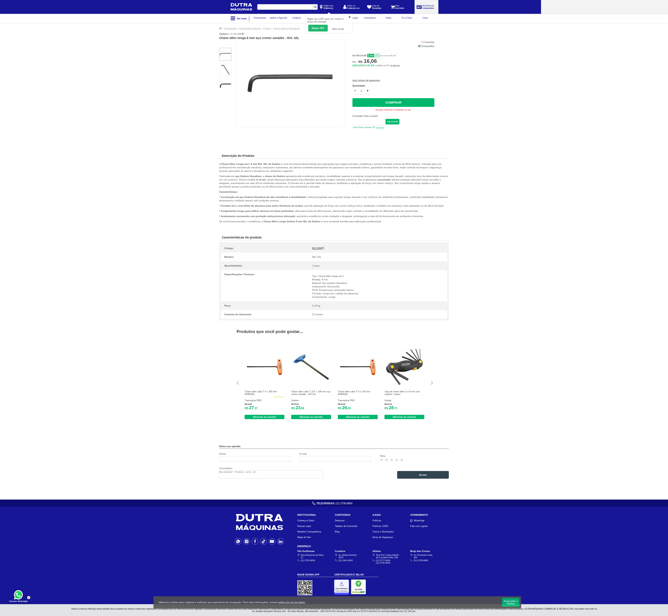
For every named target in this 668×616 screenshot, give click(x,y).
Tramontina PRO (253, 400)
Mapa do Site (304, 537)
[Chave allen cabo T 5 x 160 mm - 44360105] (264, 384)
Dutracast (340, 520)
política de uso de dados (291, 602)
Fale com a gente (419, 526)
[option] (290, 83)
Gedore (223, 33)
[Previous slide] (238, 383)
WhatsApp (419, 520)
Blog (337, 531)
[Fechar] (28, 597)
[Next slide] (431, 383)
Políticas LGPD (380, 526)
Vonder (387, 400)
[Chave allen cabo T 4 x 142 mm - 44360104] (358, 384)
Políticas (376, 520)
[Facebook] (255, 541)
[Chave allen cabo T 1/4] (311, 384)
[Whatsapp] (238, 541)
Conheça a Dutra (305, 520)
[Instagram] (246, 541)
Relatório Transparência (309, 531)
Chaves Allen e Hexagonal (286, 28)
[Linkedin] (280, 541)
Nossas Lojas (304, 526)
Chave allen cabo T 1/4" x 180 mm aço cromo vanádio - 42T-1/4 (311, 392)
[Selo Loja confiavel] (342, 587)
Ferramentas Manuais (250, 28)
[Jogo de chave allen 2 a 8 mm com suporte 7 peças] (404, 384)
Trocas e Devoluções (383, 531)
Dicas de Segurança (382, 537)
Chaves (267, 28)
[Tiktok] (263, 541)
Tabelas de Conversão (346, 526)
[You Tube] (272, 541)
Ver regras (380, 127)
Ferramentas (230, 28)
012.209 (237, 34)
